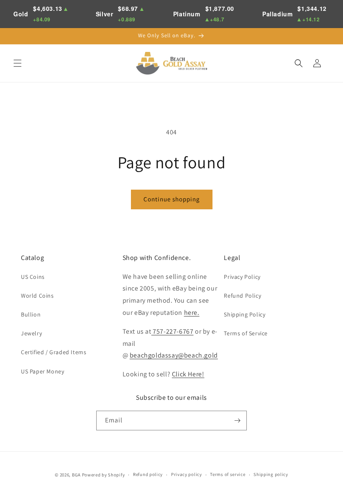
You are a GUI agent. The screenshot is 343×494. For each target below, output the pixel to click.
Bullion (31, 314)
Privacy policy (186, 474)
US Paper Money (42, 371)
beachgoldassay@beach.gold (174, 355)
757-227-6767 (172, 331)
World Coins (37, 295)
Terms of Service (246, 333)
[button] (17, 63)
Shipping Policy (244, 314)
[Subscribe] (237, 420)
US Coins (33, 276)
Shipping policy (270, 474)
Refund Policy (242, 295)
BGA (76, 475)
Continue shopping (171, 199)
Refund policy (148, 474)
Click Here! (188, 374)
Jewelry (31, 333)
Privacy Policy (242, 276)
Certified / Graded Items (53, 352)
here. (192, 312)
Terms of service (227, 474)
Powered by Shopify (103, 475)
